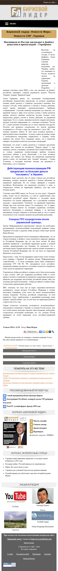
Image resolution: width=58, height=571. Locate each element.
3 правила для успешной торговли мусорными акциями (26, 470)
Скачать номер (39, 424)
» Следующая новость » (29, 363)
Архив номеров (40, 428)
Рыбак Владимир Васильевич (43, 527)
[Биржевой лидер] (29, 17)
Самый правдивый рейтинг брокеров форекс (24, 396)
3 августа (15, 530)
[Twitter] (43, 332)
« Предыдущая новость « (29, 350)
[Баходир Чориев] (43, 503)
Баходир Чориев (43, 505)
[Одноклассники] (46, 332)
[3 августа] (15, 527)
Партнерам (38, 431)
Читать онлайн (39, 421)
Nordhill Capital (42, 522)
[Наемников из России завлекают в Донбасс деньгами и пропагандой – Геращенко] (21, 86)
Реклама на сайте (22, 554)
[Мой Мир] (49, 332)
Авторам (47, 554)
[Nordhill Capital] (43, 519)
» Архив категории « (29, 357)
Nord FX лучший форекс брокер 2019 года (23, 406)
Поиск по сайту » (50, 2)
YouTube (15, 507)
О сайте (10, 554)
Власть (42, 510)
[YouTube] (15, 504)
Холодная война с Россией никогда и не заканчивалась (25, 464)
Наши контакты (29, 558)
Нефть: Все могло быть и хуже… (17, 467)
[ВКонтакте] (40, 332)
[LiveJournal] (53, 332)
